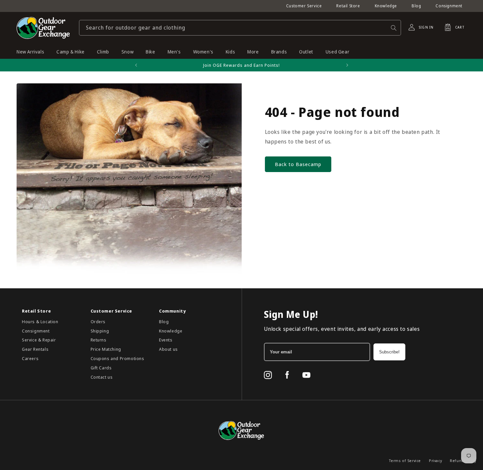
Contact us (102, 377)
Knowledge (386, 6)
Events (166, 340)
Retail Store (348, 6)
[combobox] (240, 27)
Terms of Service (405, 460)
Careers (30, 358)
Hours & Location (40, 322)
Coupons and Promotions (117, 358)
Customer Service (304, 6)
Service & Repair (39, 340)
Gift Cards (101, 368)
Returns (99, 340)
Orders (98, 322)
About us (168, 349)
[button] (452, 27)
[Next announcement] (347, 65)
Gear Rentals (35, 349)
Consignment (449, 6)
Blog (416, 6)
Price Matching (106, 349)
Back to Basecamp (298, 164)
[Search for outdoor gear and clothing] (393, 28)
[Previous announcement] (136, 65)
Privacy (435, 460)
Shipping (100, 331)
